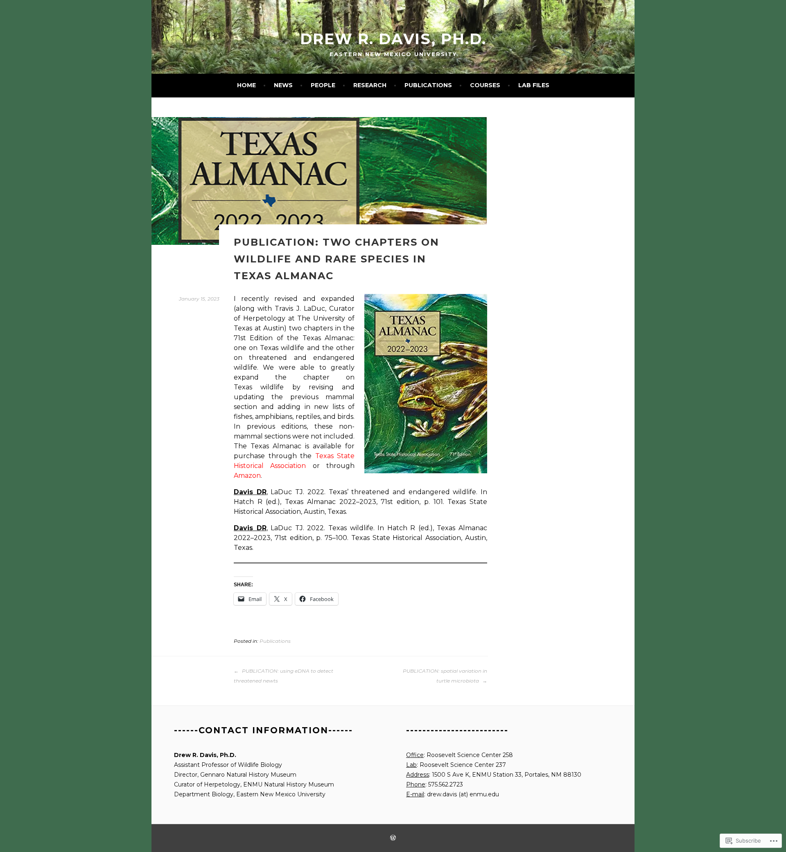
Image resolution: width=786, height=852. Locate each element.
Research (369, 85)
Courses (485, 85)
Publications (428, 85)
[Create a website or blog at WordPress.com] (393, 838)
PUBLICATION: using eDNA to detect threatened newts (283, 676)
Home (246, 85)
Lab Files (533, 85)
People (323, 85)
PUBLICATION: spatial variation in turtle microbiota (445, 676)
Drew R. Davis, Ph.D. (393, 39)
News (283, 85)
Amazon (247, 475)
